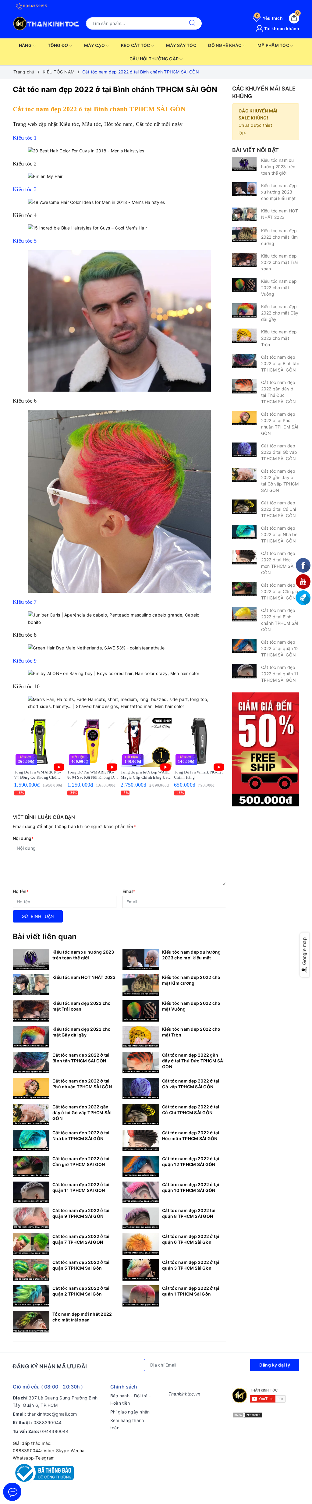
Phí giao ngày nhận (130, 1411)
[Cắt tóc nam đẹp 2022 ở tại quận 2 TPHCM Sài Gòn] (31, 1296)
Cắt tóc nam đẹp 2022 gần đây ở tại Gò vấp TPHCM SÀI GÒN (82, 1112)
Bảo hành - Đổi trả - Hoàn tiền (130, 1399)
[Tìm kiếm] (192, 23)
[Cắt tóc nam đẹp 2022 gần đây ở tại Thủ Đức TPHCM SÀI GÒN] (140, 1062)
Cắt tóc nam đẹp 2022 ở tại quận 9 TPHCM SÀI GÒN (81, 1213)
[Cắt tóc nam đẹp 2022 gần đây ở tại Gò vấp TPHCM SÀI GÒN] (31, 1114)
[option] (39, 756)
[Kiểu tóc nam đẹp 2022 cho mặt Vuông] (140, 1011)
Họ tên (21, 891)
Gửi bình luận (38, 916)
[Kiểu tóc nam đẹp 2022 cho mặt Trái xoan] (31, 1011)
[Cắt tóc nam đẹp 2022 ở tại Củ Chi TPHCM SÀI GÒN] (140, 1114)
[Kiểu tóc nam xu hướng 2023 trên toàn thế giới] (31, 959)
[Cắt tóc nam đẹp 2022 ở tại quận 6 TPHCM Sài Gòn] (140, 1244)
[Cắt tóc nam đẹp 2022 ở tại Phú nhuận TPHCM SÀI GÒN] (31, 1088)
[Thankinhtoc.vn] (46, 23)
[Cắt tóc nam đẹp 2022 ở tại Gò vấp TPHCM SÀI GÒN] (140, 1088)
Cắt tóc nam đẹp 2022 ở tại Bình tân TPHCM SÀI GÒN (81, 1057)
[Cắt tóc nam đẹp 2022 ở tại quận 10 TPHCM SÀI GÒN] (140, 1192)
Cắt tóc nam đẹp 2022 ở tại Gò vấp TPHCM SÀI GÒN (190, 1083)
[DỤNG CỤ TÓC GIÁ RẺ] (265, 749)
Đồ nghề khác (225, 45)
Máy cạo (95, 45)
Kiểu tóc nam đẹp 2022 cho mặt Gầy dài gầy (81, 1031)
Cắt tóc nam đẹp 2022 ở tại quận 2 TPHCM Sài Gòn (81, 1290)
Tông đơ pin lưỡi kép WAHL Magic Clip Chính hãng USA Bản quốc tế (145, 775)
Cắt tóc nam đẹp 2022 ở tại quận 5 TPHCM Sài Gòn (81, 1265)
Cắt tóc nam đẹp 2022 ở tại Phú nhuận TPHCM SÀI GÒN (82, 1083)
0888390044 (48, 1422)
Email (129, 891)
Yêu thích (269, 18)
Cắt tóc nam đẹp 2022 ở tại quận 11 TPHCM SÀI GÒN (81, 1187)
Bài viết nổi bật (255, 150)
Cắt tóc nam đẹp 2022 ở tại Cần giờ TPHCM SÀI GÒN (81, 1161)
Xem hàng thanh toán (127, 1424)
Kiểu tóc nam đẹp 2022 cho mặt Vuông (191, 1006)
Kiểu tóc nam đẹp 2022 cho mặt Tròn (191, 1031)
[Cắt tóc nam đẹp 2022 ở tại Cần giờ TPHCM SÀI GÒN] (31, 1166)
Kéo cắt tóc (136, 45)
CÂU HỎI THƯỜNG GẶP (154, 58)
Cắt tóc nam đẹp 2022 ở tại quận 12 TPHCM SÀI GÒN (190, 1161)
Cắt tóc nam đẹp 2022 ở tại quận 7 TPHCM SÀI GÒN (81, 1239)
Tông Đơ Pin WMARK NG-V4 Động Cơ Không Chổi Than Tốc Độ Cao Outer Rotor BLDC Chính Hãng (37, 775)
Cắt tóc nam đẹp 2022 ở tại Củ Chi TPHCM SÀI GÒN (190, 1109)
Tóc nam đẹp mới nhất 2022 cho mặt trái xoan (82, 1316)
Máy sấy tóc (181, 45)
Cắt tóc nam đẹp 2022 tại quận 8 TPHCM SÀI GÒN (188, 1213)
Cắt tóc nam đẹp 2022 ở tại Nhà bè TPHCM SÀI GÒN (81, 1135)
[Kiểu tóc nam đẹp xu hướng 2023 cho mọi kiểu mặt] (140, 959)
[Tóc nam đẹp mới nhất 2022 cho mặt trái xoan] (31, 1321)
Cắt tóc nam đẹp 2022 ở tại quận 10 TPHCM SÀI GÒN (190, 1187)
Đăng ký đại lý (274, 1364)
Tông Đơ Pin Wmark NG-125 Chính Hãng (199, 775)
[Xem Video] (59, 767)
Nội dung (23, 838)
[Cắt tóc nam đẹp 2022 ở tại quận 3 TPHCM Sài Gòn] (140, 1270)
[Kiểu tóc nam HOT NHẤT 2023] (31, 984)
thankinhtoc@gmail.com (52, 1414)
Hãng (26, 45)
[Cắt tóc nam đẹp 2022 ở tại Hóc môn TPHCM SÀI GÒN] (140, 1140)
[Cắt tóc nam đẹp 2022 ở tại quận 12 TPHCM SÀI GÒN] (140, 1166)
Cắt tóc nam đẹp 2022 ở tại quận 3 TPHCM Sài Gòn (190, 1265)
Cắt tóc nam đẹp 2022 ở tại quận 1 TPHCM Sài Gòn (190, 1290)
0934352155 (34, 6)
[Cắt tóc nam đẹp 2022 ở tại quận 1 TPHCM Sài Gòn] (140, 1296)
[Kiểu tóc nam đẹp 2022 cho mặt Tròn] (140, 1036)
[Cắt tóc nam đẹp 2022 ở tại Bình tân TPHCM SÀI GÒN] (31, 1062)
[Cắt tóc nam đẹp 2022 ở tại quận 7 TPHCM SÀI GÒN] (31, 1244)
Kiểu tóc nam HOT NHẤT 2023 (84, 977)
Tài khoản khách (281, 28)
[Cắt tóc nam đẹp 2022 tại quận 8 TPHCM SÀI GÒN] (140, 1218)
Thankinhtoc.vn (184, 1393)
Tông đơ (58, 45)
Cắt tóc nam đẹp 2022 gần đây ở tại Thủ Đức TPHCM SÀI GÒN (193, 1060)
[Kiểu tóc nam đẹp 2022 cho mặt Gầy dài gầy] (31, 1036)
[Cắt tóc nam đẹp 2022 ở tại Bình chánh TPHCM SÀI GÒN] (244, 614)
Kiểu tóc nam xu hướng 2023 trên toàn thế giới (83, 954)
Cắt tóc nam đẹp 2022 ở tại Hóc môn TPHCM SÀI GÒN (190, 1135)
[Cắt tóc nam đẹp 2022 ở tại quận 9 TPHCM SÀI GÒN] (31, 1218)
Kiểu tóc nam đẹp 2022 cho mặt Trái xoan (81, 1006)
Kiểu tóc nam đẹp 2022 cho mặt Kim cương (191, 980)
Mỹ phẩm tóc (273, 45)
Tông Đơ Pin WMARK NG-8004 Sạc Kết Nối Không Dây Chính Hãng (92, 775)
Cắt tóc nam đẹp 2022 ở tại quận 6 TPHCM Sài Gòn (190, 1239)
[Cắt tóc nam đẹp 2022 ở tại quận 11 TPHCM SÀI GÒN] (31, 1192)
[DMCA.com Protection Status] (247, 1414)
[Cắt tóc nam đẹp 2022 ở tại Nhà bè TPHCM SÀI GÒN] (31, 1140)
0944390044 (54, 1431)
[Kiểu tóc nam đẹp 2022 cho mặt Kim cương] (140, 985)
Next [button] (241, 760)
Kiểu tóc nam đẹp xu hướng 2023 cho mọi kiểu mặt (191, 954)
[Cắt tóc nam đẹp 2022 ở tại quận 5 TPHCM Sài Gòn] (31, 1270)
